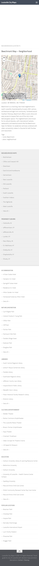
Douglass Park (7, 347)
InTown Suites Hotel (9, 274)
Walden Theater (8, 414)
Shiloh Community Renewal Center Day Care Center (19, 490)
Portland (6, 188)
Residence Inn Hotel (9, 288)
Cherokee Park (7, 514)
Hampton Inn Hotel (9, 279)
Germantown (7, 175)
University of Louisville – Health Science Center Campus (17, 475)
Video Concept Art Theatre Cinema (14, 441)
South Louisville (8, 193)
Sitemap (26, 560)
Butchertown (7, 157)
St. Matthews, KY (8, 245)
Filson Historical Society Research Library (16, 394)
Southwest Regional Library (12, 377)
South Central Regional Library (12, 363)
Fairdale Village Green (10, 338)
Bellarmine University (10, 465)
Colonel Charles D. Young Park (12, 316)
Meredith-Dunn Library (10, 390)
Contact (20, 560)
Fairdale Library (8, 372)
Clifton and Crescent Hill (10, 161)
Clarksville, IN (7, 223)
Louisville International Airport (12, 527)
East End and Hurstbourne (11, 170)
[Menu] (36, 2)
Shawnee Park (7, 536)
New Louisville (7, 179)
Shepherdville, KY (8, 254)
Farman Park (7, 329)
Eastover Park (7, 343)
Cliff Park (6, 325)
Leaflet (23, 99)
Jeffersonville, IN (8, 232)
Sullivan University (9, 470)
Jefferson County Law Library (12, 381)
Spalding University (9, 481)
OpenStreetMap (28, 99)
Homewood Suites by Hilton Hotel (14, 297)
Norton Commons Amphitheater (13, 418)
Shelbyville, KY (7, 250)
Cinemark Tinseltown (9, 436)
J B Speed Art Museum (10, 445)
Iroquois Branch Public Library (12, 385)
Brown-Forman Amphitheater (12, 427)
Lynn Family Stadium (9, 532)
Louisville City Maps (8, 2)
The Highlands (7, 202)
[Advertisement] (19, 24)
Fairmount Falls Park (9, 334)
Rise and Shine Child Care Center (13, 486)
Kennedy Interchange (10, 523)
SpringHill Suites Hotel (10, 283)
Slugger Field (7, 541)
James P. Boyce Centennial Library (14, 368)
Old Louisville (7, 184)
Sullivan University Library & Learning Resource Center (20, 461)
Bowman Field (7, 509)
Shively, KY (6, 259)
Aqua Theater (7, 432)
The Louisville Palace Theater (12, 423)
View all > (6, 211)
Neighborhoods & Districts (10, 46)
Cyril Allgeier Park (8, 312)
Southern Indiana (8, 197)
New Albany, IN (8, 241)
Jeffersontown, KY (8, 227)
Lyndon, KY (6, 236)
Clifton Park (7, 320)
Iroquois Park (7, 518)
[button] (19, 76)
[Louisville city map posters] (14, 98)
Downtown (6, 166)
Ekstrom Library (8, 399)
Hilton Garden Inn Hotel (10, 292)
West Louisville (8, 206)
